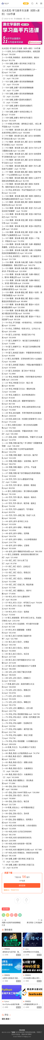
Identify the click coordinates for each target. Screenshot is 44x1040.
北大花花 (6, 909)
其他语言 (19, 19)
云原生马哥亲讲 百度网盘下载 (10, 978)
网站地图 (22, 1030)
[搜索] (32, 3)
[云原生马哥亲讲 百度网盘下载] (11, 966)
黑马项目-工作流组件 (34, 923)
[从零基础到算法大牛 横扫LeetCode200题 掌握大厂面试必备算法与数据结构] (32, 992)
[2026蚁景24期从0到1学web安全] (32, 966)
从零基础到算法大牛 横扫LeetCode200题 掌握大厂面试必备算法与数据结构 (32, 1004)
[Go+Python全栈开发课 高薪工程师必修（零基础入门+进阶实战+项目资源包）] (11, 992)
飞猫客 (5, 3)
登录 (7, 1019)
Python (6, 1001)
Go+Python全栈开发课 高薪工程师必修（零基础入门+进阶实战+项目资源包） (11, 1004)
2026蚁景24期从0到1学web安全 (32, 978)
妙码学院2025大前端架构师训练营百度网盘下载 (32, 952)
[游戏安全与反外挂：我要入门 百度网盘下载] (11, 940)
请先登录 (22, 885)
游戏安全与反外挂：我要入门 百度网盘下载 (11, 952)
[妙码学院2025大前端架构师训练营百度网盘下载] (32, 940)
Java (27, 949)
